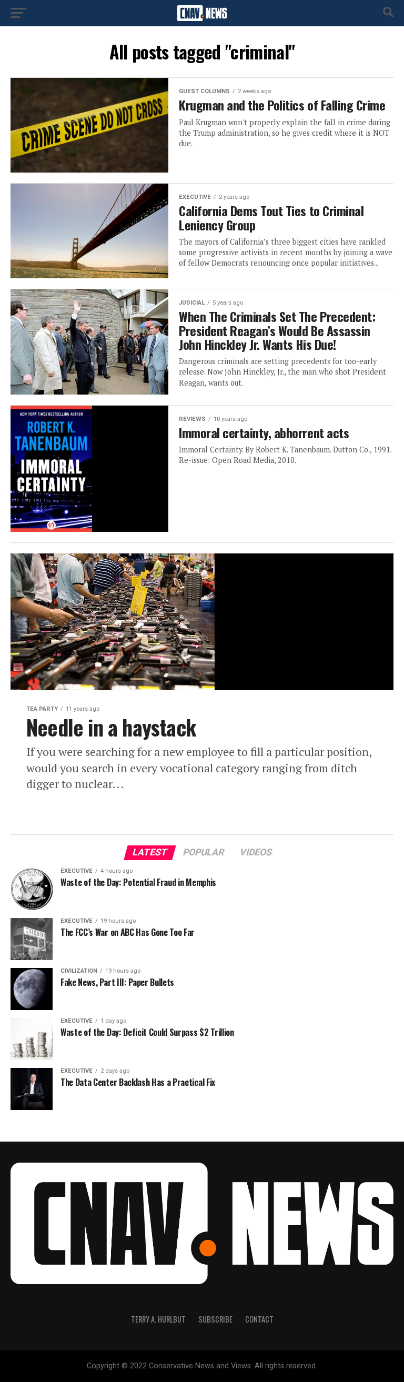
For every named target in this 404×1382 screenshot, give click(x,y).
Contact (259, 1319)
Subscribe (215, 1319)
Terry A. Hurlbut (158, 1319)
